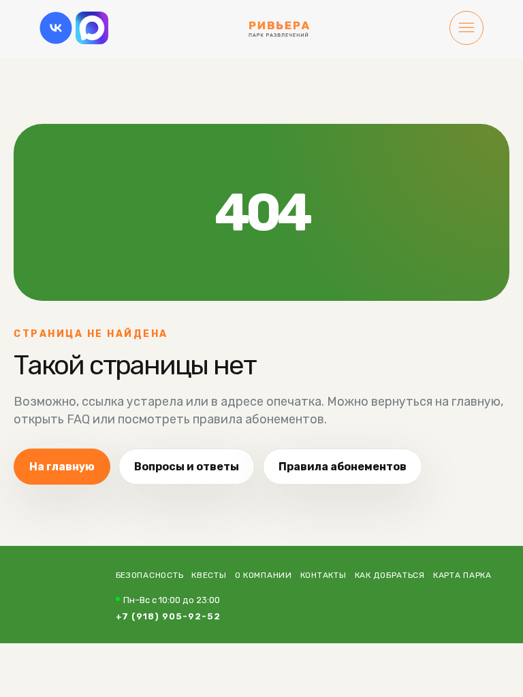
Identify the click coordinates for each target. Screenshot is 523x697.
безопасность (150, 575)
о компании (263, 575)
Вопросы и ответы (186, 466)
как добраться (390, 575)
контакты (323, 575)
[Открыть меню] (466, 29)
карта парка (462, 575)
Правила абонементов (343, 466)
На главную (62, 466)
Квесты (208, 575)
